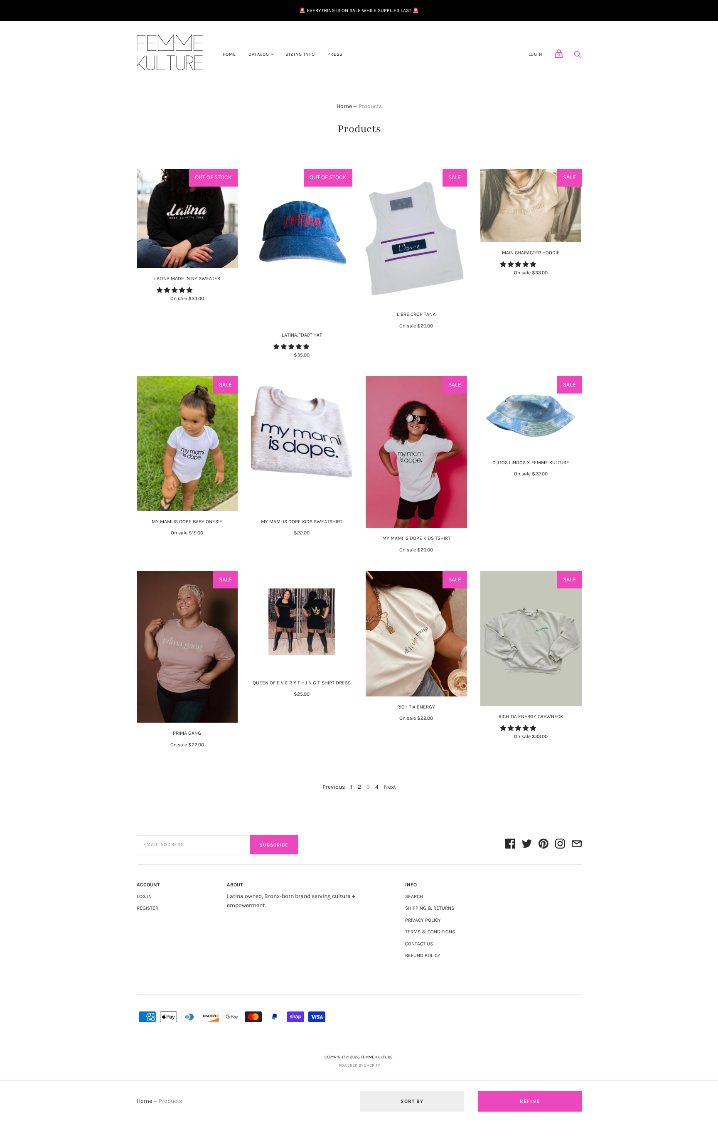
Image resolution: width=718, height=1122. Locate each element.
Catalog (258, 54)
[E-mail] (577, 845)
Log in (144, 896)
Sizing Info (300, 54)
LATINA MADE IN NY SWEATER (187, 278)
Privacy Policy (423, 920)
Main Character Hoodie (531, 253)
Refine (530, 1101)
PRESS (335, 54)
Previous (333, 786)
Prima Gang (187, 733)
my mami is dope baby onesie (187, 521)
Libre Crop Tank (416, 314)
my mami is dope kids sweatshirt (301, 521)
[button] (175, 290)
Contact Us (419, 944)
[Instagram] (560, 845)
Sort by (412, 1101)
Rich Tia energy (416, 707)
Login (536, 54)
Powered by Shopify (359, 1065)
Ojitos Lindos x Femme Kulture (530, 462)
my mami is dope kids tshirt (416, 538)
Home (229, 54)
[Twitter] (527, 845)
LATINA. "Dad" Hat (302, 335)
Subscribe (274, 845)
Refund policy (422, 955)
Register (147, 908)
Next (390, 786)
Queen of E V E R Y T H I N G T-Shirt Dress (302, 683)
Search (414, 896)
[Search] (577, 56)
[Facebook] (510, 845)
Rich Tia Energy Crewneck (531, 716)
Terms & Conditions (430, 932)
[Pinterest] (543, 845)
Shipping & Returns (429, 908)
